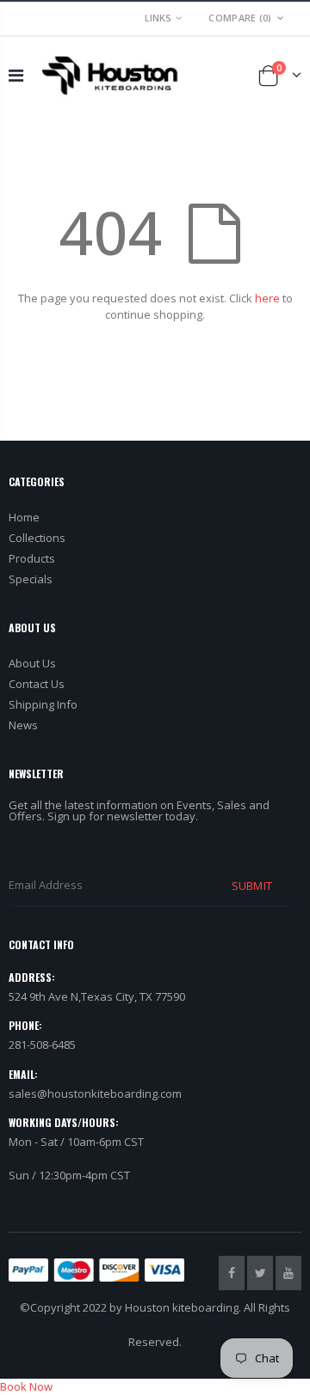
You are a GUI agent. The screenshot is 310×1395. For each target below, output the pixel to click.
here (267, 298)
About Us (32, 663)
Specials (31, 579)
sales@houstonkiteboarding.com (95, 1093)
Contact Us (37, 683)
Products (32, 558)
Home (24, 517)
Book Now (26, 1386)
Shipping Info (43, 704)
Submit (251, 885)
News (23, 725)
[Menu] (16, 75)
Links (158, 17)
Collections (37, 537)
